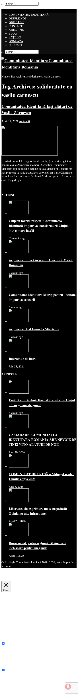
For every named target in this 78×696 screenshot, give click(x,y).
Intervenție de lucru (22, 358)
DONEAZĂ (16, 41)
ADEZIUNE (16, 30)
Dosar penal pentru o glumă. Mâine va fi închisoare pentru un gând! (37, 545)
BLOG (13, 33)
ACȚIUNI (15, 37)
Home (5, 76)
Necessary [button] (7, 640)
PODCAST (15, 45)
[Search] (2, 4)
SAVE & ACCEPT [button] (12, 693)
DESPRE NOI (17, 18)
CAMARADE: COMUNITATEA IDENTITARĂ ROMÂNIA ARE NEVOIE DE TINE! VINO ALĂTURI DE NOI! (42, 439)
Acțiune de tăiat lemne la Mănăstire (34, 329)
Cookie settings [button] (14, 578)
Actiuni (23, 121)
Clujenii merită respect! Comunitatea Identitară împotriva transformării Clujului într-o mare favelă (39, 225)
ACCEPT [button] (32, 578)
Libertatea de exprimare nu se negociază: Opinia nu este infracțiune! (38, 511)
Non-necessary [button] (10, 666)
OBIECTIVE (16, 22)
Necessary (12, 643)
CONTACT (15, 26)
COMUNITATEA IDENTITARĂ (29, 14)
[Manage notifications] (68, 687)
